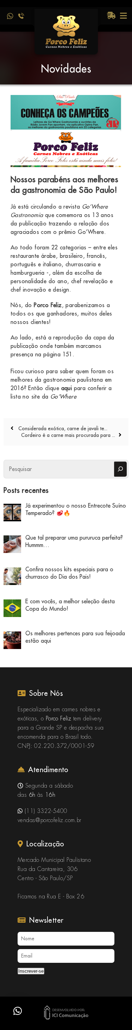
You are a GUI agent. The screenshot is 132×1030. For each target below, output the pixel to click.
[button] (17, 1011)
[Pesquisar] (120, 469)
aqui (66, 388)
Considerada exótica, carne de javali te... (62, 428)
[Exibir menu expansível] (123, 16)
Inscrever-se (31, 971)
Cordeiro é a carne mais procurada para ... (68, 435)
